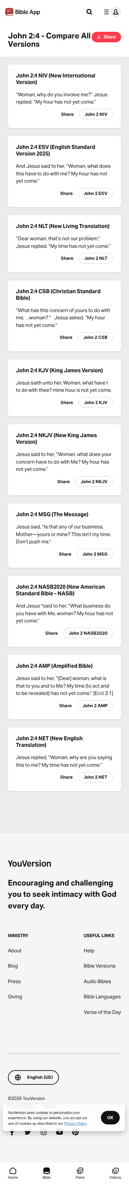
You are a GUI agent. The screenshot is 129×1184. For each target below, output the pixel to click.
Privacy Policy (75, 1123)
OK (110, 1117)
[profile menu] (111, 12)
